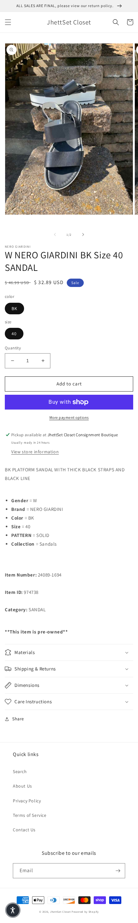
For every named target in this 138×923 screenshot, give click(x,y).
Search (20, 771)
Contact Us (24, 830)
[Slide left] (55, 234)
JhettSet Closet (61, 911)
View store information (35, 452)
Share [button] (18, 719)
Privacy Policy (27, 801)
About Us (22, 786)
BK (14, 308)
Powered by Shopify (85, 911)
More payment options (69, 417)
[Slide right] (83, 234)
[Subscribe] (118, 870)
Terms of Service (30, 815)
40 (14, 334)
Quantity (13, 348)
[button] (8, 22)
